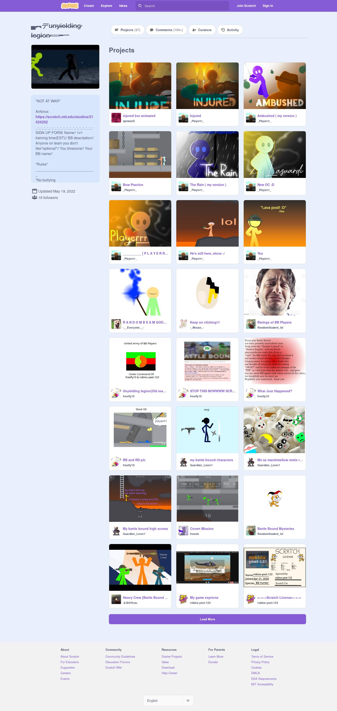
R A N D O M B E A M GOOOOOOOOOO (145, 322)
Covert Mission (202, 528)
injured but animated (139, 115)
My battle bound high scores (145, 528)
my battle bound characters (211, 460)
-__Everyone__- (133, 327)
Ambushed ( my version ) (277, 115)
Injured (195, 115)
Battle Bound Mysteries (275, 528)
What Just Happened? (274, 391)
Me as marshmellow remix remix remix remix (280, 460)
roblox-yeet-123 (200, 603)
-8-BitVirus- (130, 603)
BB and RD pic (134, 460)
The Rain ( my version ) (208, 184)
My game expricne (204, 597)
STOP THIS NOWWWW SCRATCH (213, 391)
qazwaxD (129, 121)
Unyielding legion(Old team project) (145, 391)
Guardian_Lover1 (201, 465)
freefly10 (129, 396)
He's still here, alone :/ (207, 253)
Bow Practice (133, 184)
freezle (194, 534)
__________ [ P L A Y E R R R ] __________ (145, 253)
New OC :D (265, 184)
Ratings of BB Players (274, 322)
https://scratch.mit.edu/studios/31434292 (64, 117)
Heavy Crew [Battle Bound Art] (145, 597)
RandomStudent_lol (270, 327)
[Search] (140, 5)
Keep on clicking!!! (205, 322)
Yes (260, 253)
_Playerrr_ (197, 121)
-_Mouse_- (197, 327)
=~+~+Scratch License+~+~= (279, 597)
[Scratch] (70, 5)
